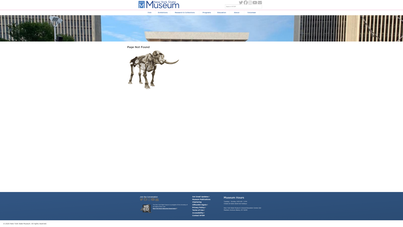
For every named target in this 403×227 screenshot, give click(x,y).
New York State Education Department (164, 208)
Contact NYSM (198, 215)
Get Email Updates (200, 197)
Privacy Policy (198, 207)
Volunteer (251, 12)
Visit (149, 12)
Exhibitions (163, 12)
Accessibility (197, 213)
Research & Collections (185, 12)
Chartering (197, 202)
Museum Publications (201, 199)
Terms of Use (197, 210)
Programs (207, 12)
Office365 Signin (199, 205)
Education (221, 12)
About (236, 12)
